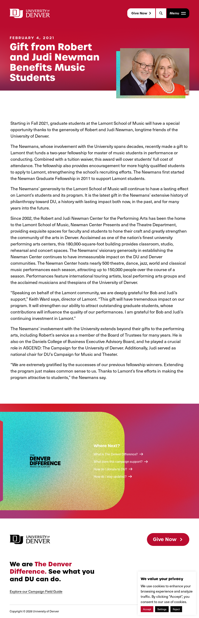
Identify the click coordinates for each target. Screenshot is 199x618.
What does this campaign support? (118, 461)
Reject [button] (176, 609)
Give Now (139, 13)
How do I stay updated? (110, 476)
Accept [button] (147, 609)
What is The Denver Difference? (116, 454)
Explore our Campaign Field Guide (36, 591)
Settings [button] (161, 609)
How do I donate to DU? (110, 469)
